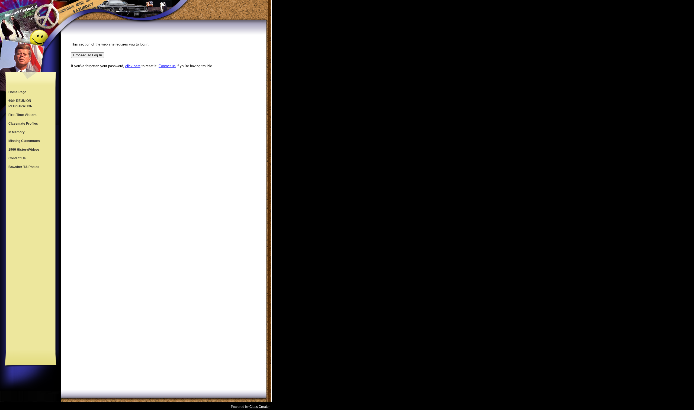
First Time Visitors (22, 115)
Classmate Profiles (23, 123)
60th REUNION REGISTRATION (20, 103)
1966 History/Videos (24, 149)
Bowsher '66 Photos (23, 167)
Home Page (17, 92)
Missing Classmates (24, 141)
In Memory (16, 132)
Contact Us (17, 158)
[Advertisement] (30, 260)
